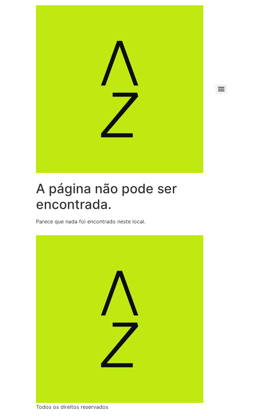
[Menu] (221, 89)
